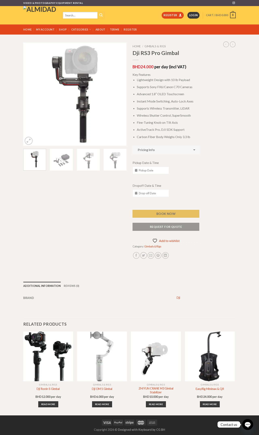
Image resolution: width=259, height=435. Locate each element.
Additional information (42, 285)
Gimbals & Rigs (155, 46)
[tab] (42, 286)
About (100, 29)
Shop (63, 29)
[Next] (119, 94)
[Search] (101, 15)
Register (130, 29)
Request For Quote (166, 226)
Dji (178, 297)
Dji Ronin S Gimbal (48, 389)
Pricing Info (146, 150)
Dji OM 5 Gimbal (102, 389)
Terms (114, 29)
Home (27, 29)
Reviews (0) (71, 285)
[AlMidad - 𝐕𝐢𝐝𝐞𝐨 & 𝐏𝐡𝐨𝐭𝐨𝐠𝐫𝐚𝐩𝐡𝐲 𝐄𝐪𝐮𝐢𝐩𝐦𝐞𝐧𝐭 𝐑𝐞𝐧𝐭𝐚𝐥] (40, 15)
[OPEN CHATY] (247, 424)
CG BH (160, 429)
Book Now (166, 213)
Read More (48, 404)
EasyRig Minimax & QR (210, 389)
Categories (79, 29)
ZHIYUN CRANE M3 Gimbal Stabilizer (156, 390)
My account (45, 29)
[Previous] (30, 94)
